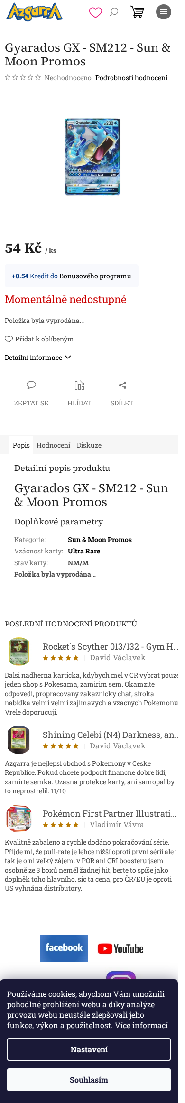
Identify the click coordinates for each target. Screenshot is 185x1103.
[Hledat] (113, 11)
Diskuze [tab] (89, 445)
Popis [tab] (21, 445)
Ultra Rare (84, 550)
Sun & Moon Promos (100, 539)
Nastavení (89, 1049)
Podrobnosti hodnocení (131, 77)
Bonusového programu (95, 275)
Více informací (141, 1025)
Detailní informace (33, 357)
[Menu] (163, 11)
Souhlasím (89, 1080)
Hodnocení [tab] (53, 445)
